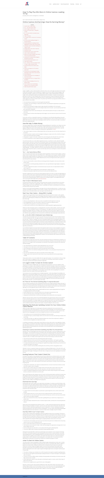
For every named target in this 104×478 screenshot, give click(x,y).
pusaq (25, 15)
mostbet (54, 129)
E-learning (72, 4)
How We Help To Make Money (29, 26)
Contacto (77, 4)
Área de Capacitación (65, 4)
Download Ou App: (27, 50)
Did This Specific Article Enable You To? (31, 59)
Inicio (50, 4)
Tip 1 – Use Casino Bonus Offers (30, 27)
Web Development (27, 74)
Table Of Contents (27, 35)
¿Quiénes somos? (56, 4)
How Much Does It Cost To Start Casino (31, 51)
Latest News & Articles (28, 61)
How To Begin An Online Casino (30, 28)
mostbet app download (42, 178)
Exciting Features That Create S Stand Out (31, 48)
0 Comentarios (41, 15)
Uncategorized (35, 15)
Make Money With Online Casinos (30, 86)
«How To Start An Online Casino (30, 52)
